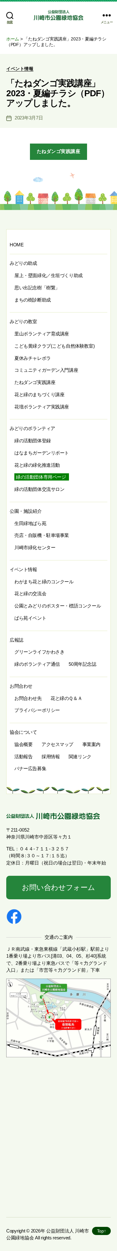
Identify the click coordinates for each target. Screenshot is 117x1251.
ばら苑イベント (30, 618)
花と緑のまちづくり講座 (39, 394)
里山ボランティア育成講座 (41, 333)
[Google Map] (58, 1137)
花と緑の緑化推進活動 (37, 465)
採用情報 (50, 756)
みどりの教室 (23, 321)
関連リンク (80, 756)
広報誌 (16, 640)
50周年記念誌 (82, 664)
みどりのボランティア (32, 428)
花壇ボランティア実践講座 (41, 406)
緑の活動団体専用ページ (41, 477)
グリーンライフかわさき (39, 651)
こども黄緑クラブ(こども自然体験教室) (54, 346)
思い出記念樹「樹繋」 (37, 287)
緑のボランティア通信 (37, 664)
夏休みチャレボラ (32, 358)
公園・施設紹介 (25, 511)
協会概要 (23, 744)
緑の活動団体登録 (32, 440)
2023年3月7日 (29, 117)
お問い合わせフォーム (58, 887)
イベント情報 (19, 68)
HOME (16, 244)
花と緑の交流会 (30, 593)
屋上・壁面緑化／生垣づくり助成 (48, 275)
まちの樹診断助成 (32, 299)
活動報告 (23, 756)
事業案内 (91, 744)
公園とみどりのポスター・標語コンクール (57, 605)
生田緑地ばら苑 (30, 523)
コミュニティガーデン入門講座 (46, 370)
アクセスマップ (57, 744)
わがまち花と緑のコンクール (44, 581)
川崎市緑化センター (34, 547)
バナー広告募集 (30, 768)
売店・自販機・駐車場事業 (41, 535)
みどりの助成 (23, 263)
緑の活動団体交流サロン (39, 489)
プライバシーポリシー (37, 710)
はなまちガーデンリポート (41, 452)
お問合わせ (21, 686)
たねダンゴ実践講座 (58, 151)
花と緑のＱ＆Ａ (66, 698)
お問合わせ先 (28, 698)
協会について (23, 732)
